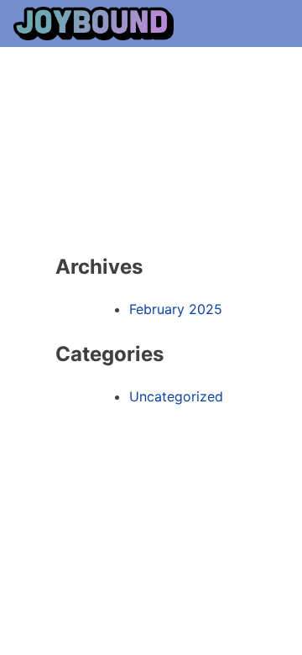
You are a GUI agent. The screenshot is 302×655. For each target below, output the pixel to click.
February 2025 (175, 309)
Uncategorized (176, 396)
